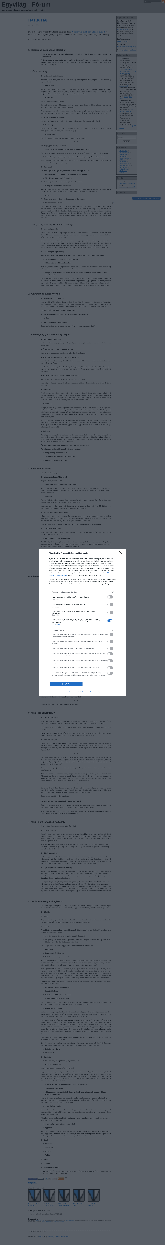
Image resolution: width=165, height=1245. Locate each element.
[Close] (121, 553)
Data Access (82, 692)
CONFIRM (66, 684)
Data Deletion (70, 692)
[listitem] (82, 592)
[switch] (110, 596)
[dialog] (82, 622)
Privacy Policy (95, 692)
